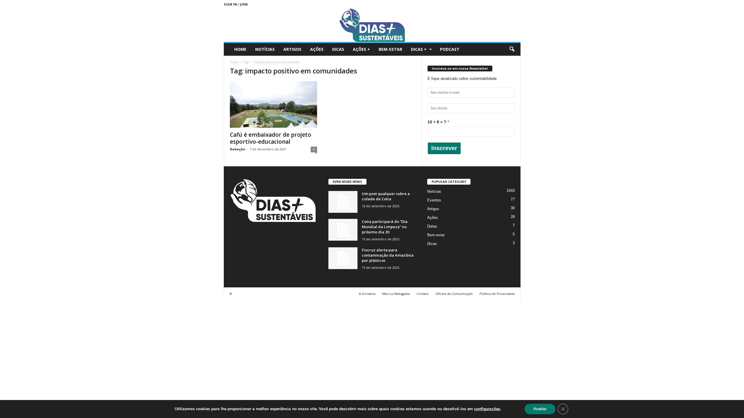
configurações (487, 409)
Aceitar (540, 409)
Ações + (361, 49)
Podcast (449, 49)
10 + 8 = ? (437, 122)
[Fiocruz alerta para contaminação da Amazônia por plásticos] (342, 258)
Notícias (265, 49)
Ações (316, 49)
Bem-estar (390, 49)
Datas (432, 226)
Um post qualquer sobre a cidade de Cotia (386, 196)
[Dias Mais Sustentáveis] (372, 25)
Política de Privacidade (497, 293)
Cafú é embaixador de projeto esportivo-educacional (270, 138)
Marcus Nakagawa (396, 293)
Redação (237, 149)
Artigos (292, 49)
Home (240, 49)
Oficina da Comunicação (454, 293)
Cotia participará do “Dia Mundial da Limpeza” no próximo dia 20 (384, 227)
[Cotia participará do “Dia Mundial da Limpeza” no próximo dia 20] (342, 230)
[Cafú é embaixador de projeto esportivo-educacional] (273, 104)
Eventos (434, 200)
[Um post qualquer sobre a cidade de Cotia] (342, 202)
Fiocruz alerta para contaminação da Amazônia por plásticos (388, 255)
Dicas (338, 49)
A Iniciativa (367, 293)
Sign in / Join (236, 4)
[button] (511, 49)
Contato (422, 293)
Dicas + (419, 49)
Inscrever (444, 148)
